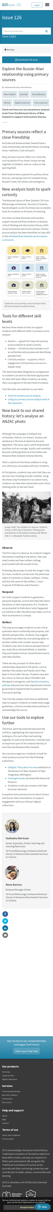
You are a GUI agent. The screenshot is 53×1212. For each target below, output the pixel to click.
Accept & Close (27, 1207)
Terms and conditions (11, 1135)
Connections (7, 1098)
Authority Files (8, 1075)
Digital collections (9, 1079)
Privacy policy (8, 1139)
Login (37, 5)
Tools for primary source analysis (24, 395)
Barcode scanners (10, 1095)
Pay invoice (7, 1102)
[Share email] (5, 935)
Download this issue (27, 59)
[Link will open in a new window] (13, 1195)
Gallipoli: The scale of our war (22, 767)
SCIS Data (6, 1072)
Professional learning (11, 1091)
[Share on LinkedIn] (5, 928)
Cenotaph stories (16, 778)
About (4, 1116)
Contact (5, 1123)
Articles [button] (11, 49)
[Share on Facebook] (5, 914)
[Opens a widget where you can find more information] (42, 1207)
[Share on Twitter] (5, 921)
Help (4, 1119)
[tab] (26, 50)
